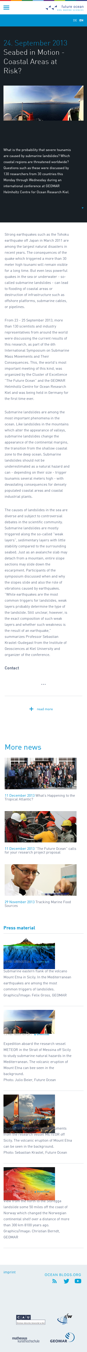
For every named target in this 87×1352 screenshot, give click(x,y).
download (43, 961)
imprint (9, 1272)
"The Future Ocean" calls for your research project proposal (40, 850)
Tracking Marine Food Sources (38, 904)
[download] (29, 948)
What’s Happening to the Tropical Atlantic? (40, 797)
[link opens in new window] (64, 1274)
